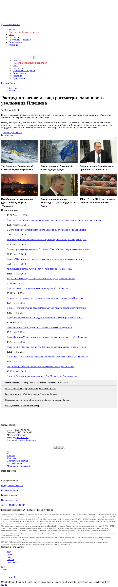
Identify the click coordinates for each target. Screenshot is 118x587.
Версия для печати (12, 132)
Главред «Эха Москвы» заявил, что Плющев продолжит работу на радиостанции (47, 347)
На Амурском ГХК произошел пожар (22, 406)
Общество (12, 88)
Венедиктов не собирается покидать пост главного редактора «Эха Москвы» (45, 317)
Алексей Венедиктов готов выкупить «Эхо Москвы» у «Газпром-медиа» (43, 376)
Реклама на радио (9, 490)
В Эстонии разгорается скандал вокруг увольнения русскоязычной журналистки (46, 230)
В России (11, 90)
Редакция (13, 45)
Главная (5, 83)
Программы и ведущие (20, 39)
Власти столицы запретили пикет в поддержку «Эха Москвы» (37, 288)
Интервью (14, 37)
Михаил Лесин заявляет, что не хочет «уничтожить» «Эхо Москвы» (40, 269)
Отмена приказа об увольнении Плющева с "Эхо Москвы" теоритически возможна (48, 249)
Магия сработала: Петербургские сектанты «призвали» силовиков (36, 383)
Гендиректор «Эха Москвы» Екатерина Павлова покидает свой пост (40, 366)
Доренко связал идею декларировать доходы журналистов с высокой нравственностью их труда (54, 220)
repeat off (11, 577)
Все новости (7, 135)
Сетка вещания (16, 42)
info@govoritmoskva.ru (25, 440)
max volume (12, 562)
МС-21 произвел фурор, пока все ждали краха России (30, 388)
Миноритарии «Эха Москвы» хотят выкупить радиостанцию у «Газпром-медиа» (46, 239)
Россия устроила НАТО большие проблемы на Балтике (31, 394)
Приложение (19, 78)
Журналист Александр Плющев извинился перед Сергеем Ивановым (41, 278)
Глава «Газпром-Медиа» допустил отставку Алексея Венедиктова (39, 327)
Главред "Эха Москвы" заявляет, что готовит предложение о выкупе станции (45, 259)
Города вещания (9, 495)
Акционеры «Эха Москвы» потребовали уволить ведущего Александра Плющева (47, 356)
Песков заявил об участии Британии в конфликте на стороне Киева (37, 400)
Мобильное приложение (19, 466)
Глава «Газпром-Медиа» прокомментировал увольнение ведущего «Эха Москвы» (47, 337)
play (9, 552)
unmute (10, 559)
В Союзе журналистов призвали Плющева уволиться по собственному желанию (46, 308)
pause (9, 554)
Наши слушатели (9, 500)
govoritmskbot (18, 435)
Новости (11, 29)
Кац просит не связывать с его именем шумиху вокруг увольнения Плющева (45, 298)
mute (9, 557)
